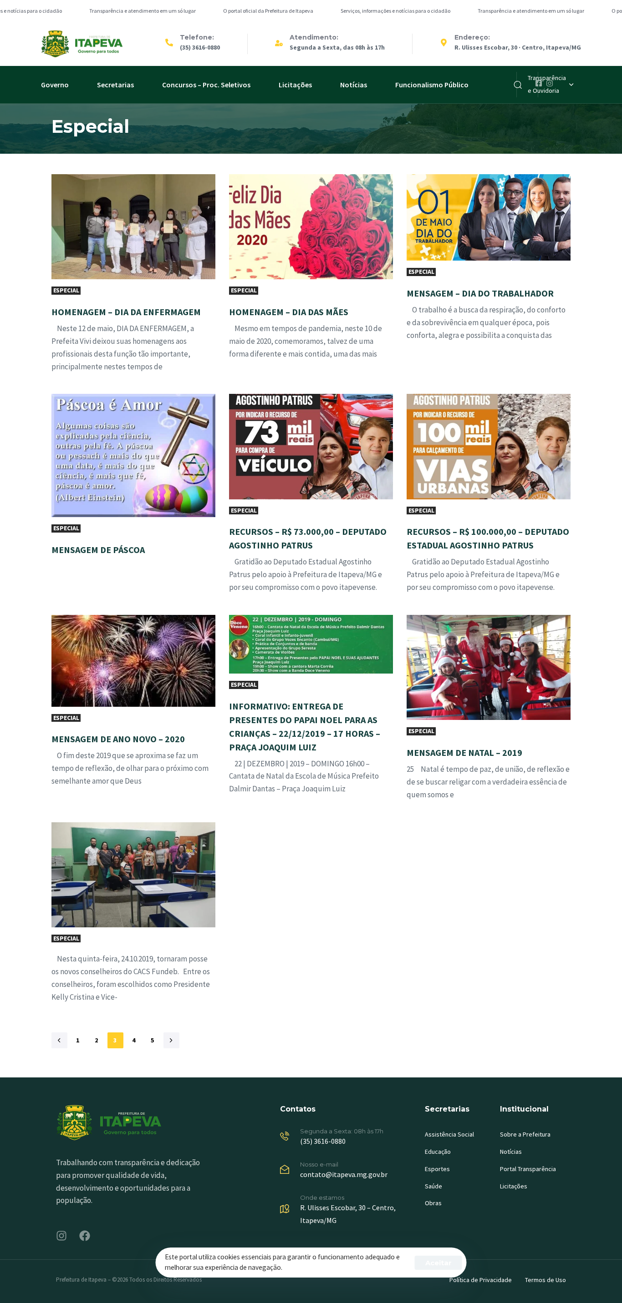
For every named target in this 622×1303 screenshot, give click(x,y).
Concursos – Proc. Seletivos (206, 84)
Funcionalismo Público (432, 84)
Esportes (437, 1169)
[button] (550, 84)
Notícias (353, 84)
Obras (433, 1203)
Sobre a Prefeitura (525, 1134)
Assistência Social (449, 1134)
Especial (66, 290)
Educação (438, 1151)
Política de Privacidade (480, 1280)
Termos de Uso (545, 1280)
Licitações (295, 84)
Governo (55, 84)
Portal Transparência (528, 1169)
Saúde (433, 1186)
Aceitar (438, 1262)
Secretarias (115, 84)
